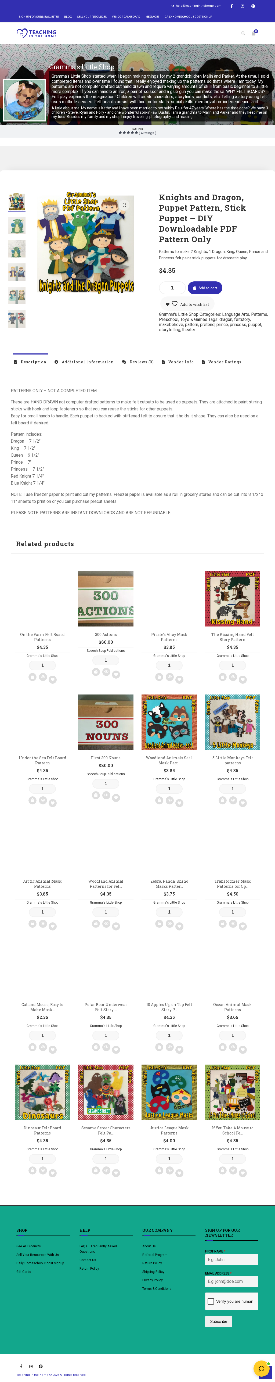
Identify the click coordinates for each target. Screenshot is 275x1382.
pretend (207, 324)
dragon (225, 319)
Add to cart (207, 288)
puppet (254, 324)
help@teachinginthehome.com (198, 6)
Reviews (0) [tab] (141, 361)
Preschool (168, 319)
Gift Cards (23, 1272)
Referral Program (155, 1255)
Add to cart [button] (32, 677)
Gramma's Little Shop (82, 67)
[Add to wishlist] (53, 680)
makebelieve (171, 324)
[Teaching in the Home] (36, 33)
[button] (124, 205)
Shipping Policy (153, 1272)
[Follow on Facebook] (231, 6)
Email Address (218, 1273)
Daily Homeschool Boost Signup (188, 16)
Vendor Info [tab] (180, 361)
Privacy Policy (152, 1280)
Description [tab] (33, 361)
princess (238, 324)
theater (188, 329)
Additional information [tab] (87, 361)
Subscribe (218, 1321)
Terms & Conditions (156, 1289)
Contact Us (87, 1260)
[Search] (243, 33)
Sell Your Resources (92, 16)
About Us (149, 1246)
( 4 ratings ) (147, 133)
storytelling (169, 329)
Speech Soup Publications (106, 651)
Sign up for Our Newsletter (39, 16)
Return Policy (89, 1268)
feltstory (242, 319)
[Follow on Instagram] (242, 6)
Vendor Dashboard (126, 16)
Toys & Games (193, 319)
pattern (191, 324)
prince (222, 324)
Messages (152, 16)
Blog (68, 16)
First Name (215, 1251)
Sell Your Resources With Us (38, 1255)
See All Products (28, 1246)
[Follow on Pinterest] (253, 6)
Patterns (259, 314)
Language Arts (235, 314)
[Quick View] (43, 677)
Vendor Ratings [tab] (224, 361)
